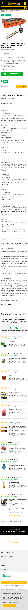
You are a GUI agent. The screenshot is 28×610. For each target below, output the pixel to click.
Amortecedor (4, 11)
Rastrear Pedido (9, 552)
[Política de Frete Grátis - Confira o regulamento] (14, 522)
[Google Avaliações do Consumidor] (19, 575)
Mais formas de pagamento (7, 69)
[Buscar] (25, 8)
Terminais (10, 11)
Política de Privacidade (12, 602)
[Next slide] (25, 24)
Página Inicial (4, 10)
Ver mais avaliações (14, 515)
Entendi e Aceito (9, 605)
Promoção (8, 14)
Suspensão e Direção (14, 10)
